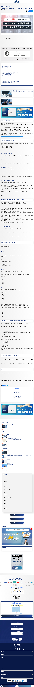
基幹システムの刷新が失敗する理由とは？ (7, 67)
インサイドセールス (6, 483)
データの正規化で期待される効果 (7, 74)
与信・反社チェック (6, 494)
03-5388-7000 (17, 639)
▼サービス (2, 651)
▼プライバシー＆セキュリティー (5, 674)
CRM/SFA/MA (5, 481)
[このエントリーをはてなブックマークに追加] (32, 11)
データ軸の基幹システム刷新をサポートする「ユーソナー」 (8, 82)
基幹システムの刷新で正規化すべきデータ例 (7, 75)
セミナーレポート (6, 487)
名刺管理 (5, 495)
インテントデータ (6, 484)
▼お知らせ (2, 660)
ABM (4, 478)
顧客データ (4, 76)
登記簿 (4, 506)
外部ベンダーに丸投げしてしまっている (7, 69)
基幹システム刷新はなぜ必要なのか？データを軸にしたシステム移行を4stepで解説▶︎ (12, 136)
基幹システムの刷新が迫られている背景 (6, 66)
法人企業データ (6, 505)
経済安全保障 (5, 508)
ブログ (2, 668)
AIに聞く (2, 677)
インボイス (5, 486)
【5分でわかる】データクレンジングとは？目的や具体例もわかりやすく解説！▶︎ (11, 223)
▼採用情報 (2, 671)
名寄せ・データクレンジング (7, 497)
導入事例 (2, 657)
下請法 (4, 492)
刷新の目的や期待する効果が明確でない (7, 68)
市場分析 (5, 500)
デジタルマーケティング (7, 489)
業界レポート (5, 503)
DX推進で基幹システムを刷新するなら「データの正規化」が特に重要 (10, 72)
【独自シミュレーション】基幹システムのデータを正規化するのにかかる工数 (10, 81)
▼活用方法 (2, 654)
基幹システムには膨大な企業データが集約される (8, 73)
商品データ (4, 77)
